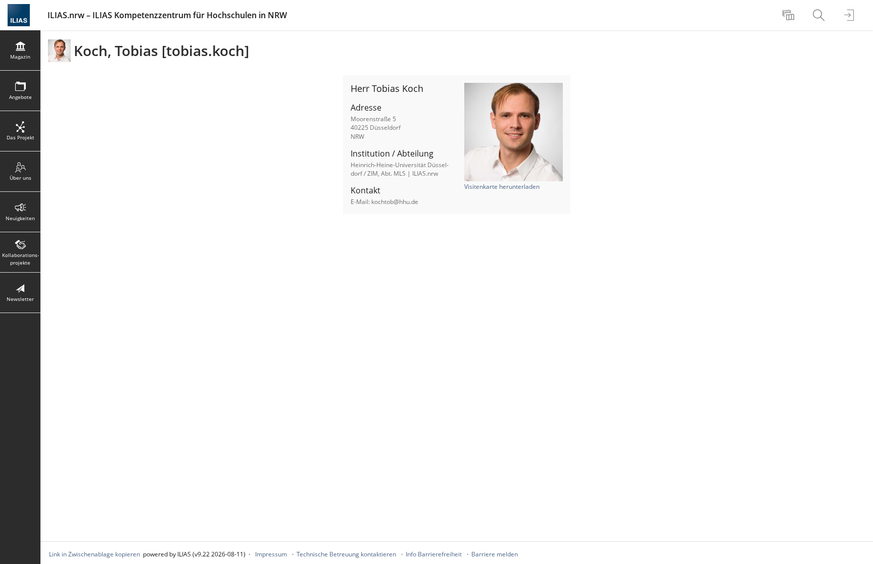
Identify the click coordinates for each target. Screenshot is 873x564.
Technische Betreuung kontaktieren (346, 554)
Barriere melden (494, 554)
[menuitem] (789, 15)
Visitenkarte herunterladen (502, 186)
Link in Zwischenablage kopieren (94, 554)
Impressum (271, 554)
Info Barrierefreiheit (434, 554)
